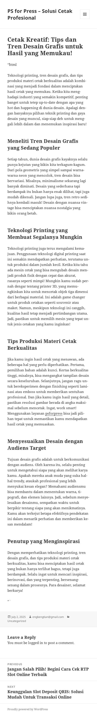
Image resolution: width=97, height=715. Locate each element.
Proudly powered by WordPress (27, 709)
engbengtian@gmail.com (48, 617)
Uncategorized (16, 621)
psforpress (53, 413)
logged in (35, 642)
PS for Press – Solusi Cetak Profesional (39, 14)
